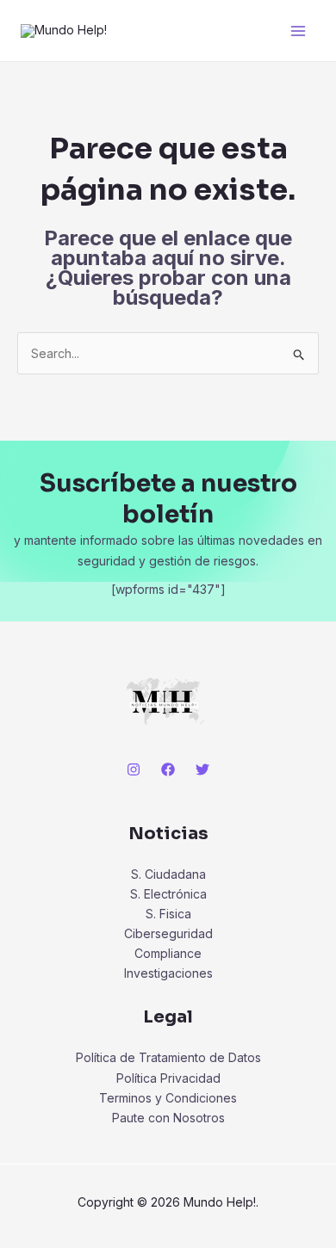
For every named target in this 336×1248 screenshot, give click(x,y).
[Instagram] (133, 769)
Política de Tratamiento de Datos (168, 1057)
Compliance (168, 953)
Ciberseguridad (168, 933)
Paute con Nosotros (168, 1117)
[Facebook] (168, 769)
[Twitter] (202, 769)
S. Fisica (168, 913)
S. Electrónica (168, 894)
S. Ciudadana (168, 874)
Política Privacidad (168, 1078)
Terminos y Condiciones (168, 1097)
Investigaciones (168, 973)
